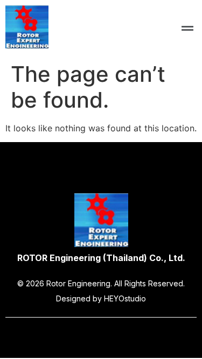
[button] (188, 28)
